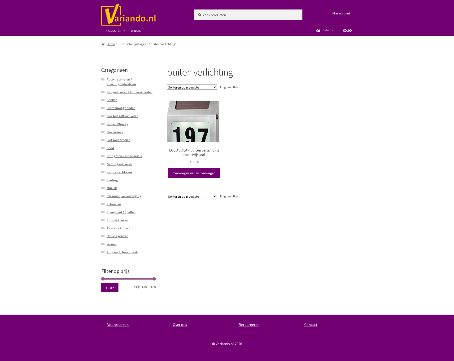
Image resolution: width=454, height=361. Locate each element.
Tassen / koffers (118, 228)
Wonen (112, 244)
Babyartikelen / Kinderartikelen (130, 92)
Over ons (180, 324)
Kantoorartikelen (119, 172)
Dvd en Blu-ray (117, 124)
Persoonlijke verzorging (124, 196)
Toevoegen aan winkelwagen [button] (194, 173)
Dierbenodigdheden (121, 108)
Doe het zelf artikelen (122, 116)
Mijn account (341, 13)
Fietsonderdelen (119, 140)
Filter (110, 287)
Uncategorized (117, 236)
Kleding (112, 180)
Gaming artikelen (119, 164)
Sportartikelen (117, 220)
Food (110, 148)
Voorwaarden (118, 324)
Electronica (115, 132)
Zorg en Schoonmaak (122, 252)
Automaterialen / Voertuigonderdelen (121, 81)
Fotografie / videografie (124, 156)
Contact (311, 324)
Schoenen (114, 204)
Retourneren (249, 324)
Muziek (112, 188)
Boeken (112, 100)
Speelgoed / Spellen (121, 212)
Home (111, 44)
